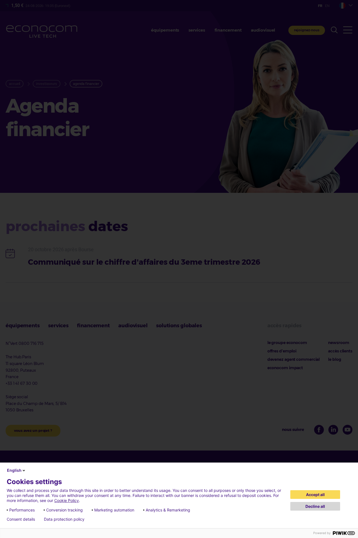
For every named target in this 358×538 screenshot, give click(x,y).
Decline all (315, 506)
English (14, 470)
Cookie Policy (66, 500)
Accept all (315, 494)
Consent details (21, 519)
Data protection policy (64, 519)
